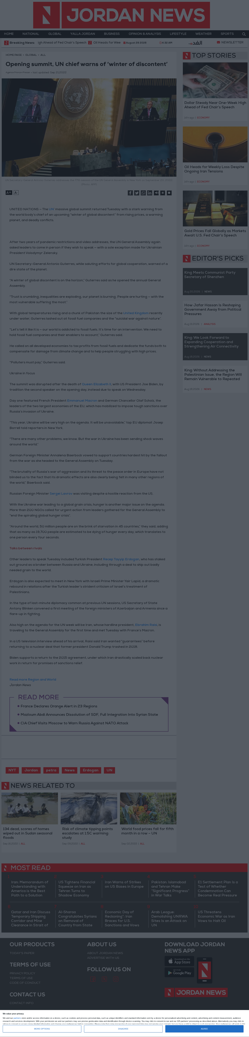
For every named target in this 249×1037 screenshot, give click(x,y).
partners (17, 1018)
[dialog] (124, 1023)
